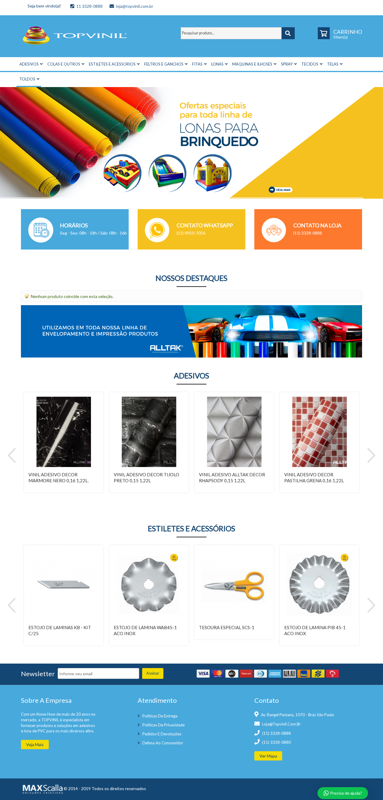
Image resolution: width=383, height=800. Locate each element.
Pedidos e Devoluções (161, 733)
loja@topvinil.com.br (134, 6)
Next (371, 455)
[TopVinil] (75, 34)
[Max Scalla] (42, 788)
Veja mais (35, 744)
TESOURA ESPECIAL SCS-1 (60, 627)
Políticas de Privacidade (163, 725)
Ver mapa (268, 755)
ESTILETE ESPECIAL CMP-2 (231, 627)
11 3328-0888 (89, 6)
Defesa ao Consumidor (162, 742)
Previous (11, 455)
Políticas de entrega (159, 716)
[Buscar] (288, 33)
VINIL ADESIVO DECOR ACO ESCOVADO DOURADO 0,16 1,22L (236, 480)
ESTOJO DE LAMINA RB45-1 (317, 627)
